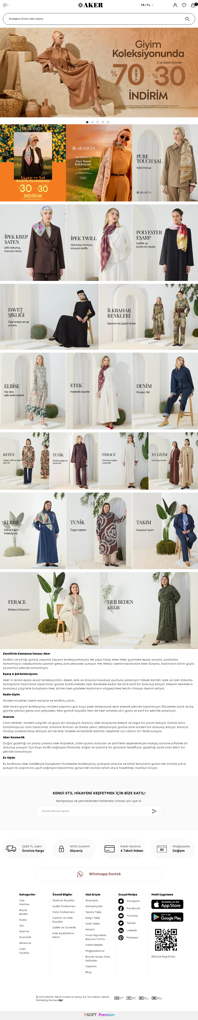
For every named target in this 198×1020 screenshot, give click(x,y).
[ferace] (123, 461)
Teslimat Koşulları (63, 900)
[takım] (165, 531)
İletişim (90, 929)
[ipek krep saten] (33, 242)
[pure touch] (99, 162)
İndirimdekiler (94, 944)
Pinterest (132, 937)
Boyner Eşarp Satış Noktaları (97, 958)
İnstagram (133, 901)
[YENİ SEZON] (99, 72)
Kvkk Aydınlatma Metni (63, 935)
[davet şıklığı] (49, 317)
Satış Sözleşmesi (63, 912)
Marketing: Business (49, 1000)
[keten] (24, 461)
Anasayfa (91, 900)
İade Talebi (92, 923)
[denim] (165, 391)
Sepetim (91, 966)
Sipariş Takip (93, 912)
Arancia (24, 931)
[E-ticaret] (99, 1015)
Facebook (133, 908)
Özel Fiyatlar (24, 951)
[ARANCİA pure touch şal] (165, 162)
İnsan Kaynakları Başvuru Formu (95, 937)
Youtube (132, 915)
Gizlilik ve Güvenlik (64, 927)
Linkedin (132, 930)
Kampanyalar (94, 906)
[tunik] (74, 461)
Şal (17, 674)
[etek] (99, 391)
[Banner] (33, 162)
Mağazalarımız (94, 950)
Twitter (131, 923)
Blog (88, 972)
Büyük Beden (23, 912)
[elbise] (33, 391)
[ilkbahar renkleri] (148, 317)
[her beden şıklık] (148, 610)
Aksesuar (25, 943)
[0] (193, 5)
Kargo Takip (92, 917)
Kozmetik (18, 737)
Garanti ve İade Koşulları (62, 919)
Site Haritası (24, 902)
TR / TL (145, 5)
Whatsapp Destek (105, 874)
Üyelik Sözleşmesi (63, 906)
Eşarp (7, 674)
